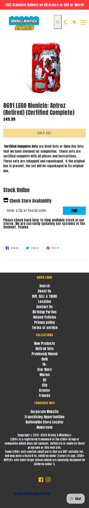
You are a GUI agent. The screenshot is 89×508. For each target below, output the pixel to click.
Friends (44, 395)
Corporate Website (44, 411)
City (44, 385)
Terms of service (44, 327)
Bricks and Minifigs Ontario (32, 494)
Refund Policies (44, 317)
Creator (44, 390)
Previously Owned (45, 353)
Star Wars (44, 369)
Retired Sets (44, 348)
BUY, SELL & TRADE (44, 296)
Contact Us (44, 306)
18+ (44, 364)
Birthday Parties (44, 311)
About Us (44, 291)
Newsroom (44, 427)
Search (44, 285)
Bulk (44, 359)
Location (44, 301)
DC (44, 379)
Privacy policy (44, 322)
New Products (44, 343)
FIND (74, 210)
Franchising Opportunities (45, 416)
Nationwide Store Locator (44, 422)
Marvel (44, 374)
